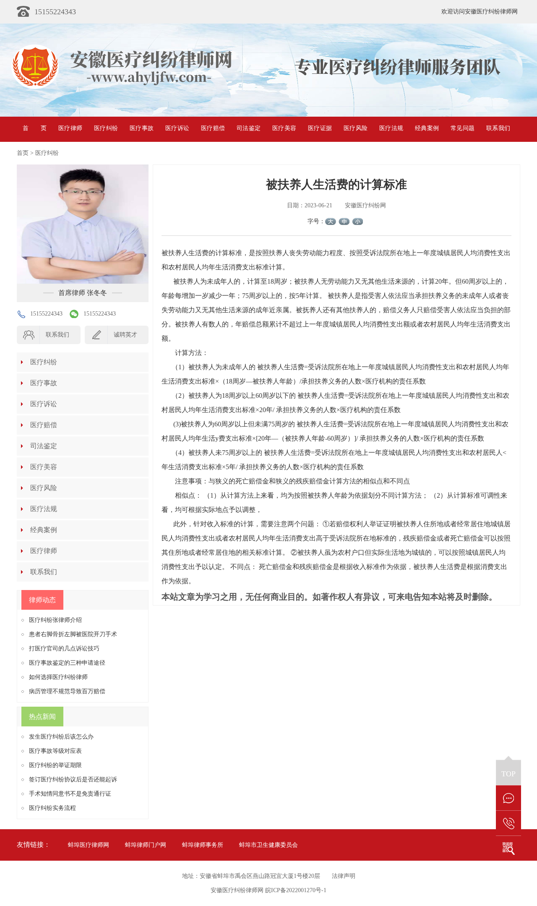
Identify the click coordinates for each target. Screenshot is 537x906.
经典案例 (427, 128)
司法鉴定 (249, 128)
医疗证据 (320, 128)
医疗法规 (391, 128)
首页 (35, 128)
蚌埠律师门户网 (145, 845)
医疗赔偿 (213, 128)
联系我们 (498, 128)
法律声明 (343, 876)
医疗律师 (70, 128)
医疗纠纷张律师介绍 (55, 620)
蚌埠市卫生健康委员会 (268, 845)
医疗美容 (284, 128)
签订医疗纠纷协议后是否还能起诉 (73, 779)
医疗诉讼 (177, 128)
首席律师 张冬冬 (82, 292)
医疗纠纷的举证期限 (55, 765)
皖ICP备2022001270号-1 (295, 890)
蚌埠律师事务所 (202, 845)
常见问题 (462, 128)
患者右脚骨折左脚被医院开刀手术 (73, 634)
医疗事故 (142, 128)
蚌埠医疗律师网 (88, 845)
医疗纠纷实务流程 (52, 808)
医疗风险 (356, 128)
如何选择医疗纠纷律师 (58, 677)
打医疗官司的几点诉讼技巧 (64, 648)
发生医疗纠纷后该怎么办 (61, 737)
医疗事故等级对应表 (55, 751)
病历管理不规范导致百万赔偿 (67, 691)
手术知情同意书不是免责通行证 (70, 794)
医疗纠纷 (106, 128)
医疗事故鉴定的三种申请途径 (67, 663)
